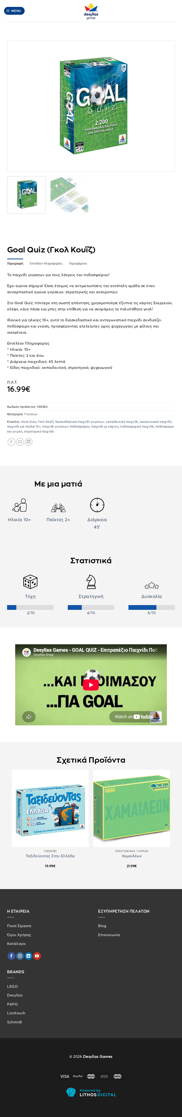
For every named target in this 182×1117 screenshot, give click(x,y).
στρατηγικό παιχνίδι (39, 431)
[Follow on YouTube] (37, 956)
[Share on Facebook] (11, 442)
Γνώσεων (31, 414)
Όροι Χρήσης (19, 934)
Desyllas (15, 995)
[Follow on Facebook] (11, 956)
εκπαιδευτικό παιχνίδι (122, 422)
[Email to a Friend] (20, 442)
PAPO (12, 1004)
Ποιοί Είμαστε (19, 925)
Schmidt (14, 1022)
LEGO (12, 986)
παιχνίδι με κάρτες (105, 426)
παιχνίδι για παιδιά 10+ (24, 426)
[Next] (165, 106)
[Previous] (16, 106)
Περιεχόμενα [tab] (78, 263)
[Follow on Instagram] (20, 956)
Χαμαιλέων (132, 855)
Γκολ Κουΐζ (46, 422)
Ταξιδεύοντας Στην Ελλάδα (50, 855)
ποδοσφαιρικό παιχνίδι (137, 426)
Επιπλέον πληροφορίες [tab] (46, 263)
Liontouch (16, 1013)
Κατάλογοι (16, 943)
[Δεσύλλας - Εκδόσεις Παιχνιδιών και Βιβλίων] (91, 11)
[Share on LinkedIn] (28, 442)
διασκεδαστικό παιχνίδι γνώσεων (80, 422)
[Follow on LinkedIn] (28, 956)
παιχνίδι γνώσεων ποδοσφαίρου (66, 426)
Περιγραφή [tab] (15, 263)
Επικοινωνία (109, 934)
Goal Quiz (28, 422)
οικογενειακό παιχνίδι (156, 422)
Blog (102, 925)
